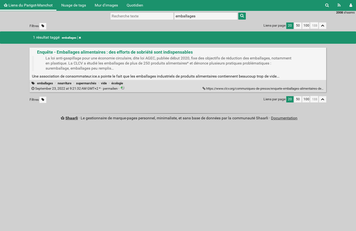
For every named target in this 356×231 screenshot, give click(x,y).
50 (298, 25)
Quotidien (135, 5)
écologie (117, 83)
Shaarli (71, 118)
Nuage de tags (73, 5)
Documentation (284, 118)
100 (306, 25)
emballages (69, 37)
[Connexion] (351, 5)
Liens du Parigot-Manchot (30, 5)
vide (104, 83)
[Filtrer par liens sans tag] (42, 26)
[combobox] (205, 16)
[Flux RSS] (339, 5)
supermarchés (86, 83)
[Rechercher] (327, 5)
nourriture (64, 83)
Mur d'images (106, 5)
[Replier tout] (322, 25)
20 (290, 25)
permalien (76, 89)
